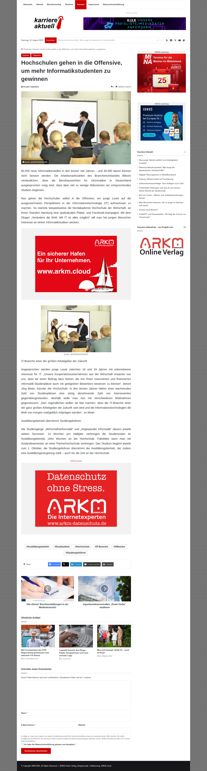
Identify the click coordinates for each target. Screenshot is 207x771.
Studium (69, 4)
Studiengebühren (76, 553)
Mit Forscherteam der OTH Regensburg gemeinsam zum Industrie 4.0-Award (35, 652)
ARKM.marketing (131, 13)
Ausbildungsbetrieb (38, 546)
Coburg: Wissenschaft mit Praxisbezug (156, 179)
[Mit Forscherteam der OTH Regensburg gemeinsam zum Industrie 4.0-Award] (38, 636)
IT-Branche (102, 546)
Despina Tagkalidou (31, 87)
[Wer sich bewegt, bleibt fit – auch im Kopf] (114, 636)
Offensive (120, 546)
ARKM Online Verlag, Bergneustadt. (74, 766)
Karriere (80, 4)
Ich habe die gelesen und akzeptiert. (50, 744)
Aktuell (39, 4)
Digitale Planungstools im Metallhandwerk (75, 40)
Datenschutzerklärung (113, 4)
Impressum (93, 4)
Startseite (27, 4)
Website (81, 725)
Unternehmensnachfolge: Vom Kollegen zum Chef (161, 183)
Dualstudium (63, 546)
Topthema (37, 55)
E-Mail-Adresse (28, 725)
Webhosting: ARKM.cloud (100, 766)
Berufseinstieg (54, 4)
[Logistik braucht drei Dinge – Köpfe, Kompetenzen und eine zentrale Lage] (76, 636)
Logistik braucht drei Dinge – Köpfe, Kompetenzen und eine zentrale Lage (73, 653)
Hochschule (82, 546)
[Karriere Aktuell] (47, 23)
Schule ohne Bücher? (148, 210)
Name (24, 713)
